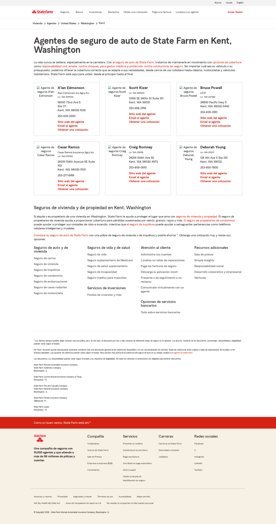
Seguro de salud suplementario (107, 266)
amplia (73, 66)
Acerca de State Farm (98, 450)
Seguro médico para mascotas (106, 277)
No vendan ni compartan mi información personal (130, 503)
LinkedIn (198, 463)
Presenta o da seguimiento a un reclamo (161, 279)
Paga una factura (131, 457)
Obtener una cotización (73, 129)
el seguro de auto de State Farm (133, 62)
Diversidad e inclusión (169, 450)
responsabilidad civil (54, 66)
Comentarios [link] (93, 470)
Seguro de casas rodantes (50, 287)
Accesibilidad (125, 496)
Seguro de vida (96, 254)
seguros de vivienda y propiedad (196, 216)
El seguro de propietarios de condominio (209, 220)
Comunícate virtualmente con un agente (162, 289)
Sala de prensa (203, 254)
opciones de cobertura (227, 62)
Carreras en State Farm (170, 443)
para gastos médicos (113, 66)
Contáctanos (93, 443)
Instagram (199, 457)
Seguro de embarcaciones (50, 281)
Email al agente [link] (68, 125)
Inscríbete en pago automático (137, 463)
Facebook (199, 443)
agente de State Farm (183, 353)
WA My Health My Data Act (47, 503)
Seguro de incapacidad (102, 271)
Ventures (200, 277)
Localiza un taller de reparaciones (163, 260)
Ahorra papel (129, 470)
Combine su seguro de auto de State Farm (61, 235)
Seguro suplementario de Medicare (110, 260)
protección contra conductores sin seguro (156, 66)
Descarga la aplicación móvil (159, 271)
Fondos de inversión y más (104, 294)
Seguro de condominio (48, 275)
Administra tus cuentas (156, 254)
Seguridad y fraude (82, 496)
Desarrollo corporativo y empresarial (217, 271)
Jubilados (163, 457)
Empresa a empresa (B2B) (99, 463)
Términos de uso (105, 496)
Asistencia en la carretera (135, 450)
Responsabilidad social (209, 266)
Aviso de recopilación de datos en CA (83, 503)
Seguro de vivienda (46, 264)
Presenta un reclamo (133, 443)
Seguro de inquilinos (47, 269)
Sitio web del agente (71, 121)
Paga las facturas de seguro (158, 266)
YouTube (198, 470)
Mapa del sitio (143, 496)
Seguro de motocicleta (48, 293)
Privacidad (62, 496)
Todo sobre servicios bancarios (160, 312)
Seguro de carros (45, 258)
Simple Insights (204, 260)
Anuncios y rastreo (43, 496)
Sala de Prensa (94, 457)
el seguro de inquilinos (141, 224)
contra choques (88, 66)
